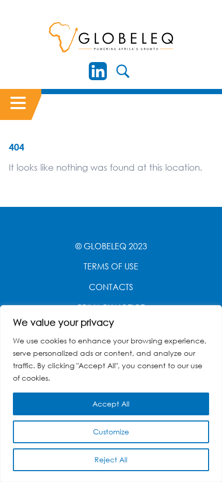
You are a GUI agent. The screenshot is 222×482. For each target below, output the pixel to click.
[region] (111, 393)
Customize (111, 431)
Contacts (111, 287)
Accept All (111, 403)
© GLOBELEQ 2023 (111, 246)
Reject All (111, 459)
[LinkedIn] (98, 71)
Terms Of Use (111, 266)
